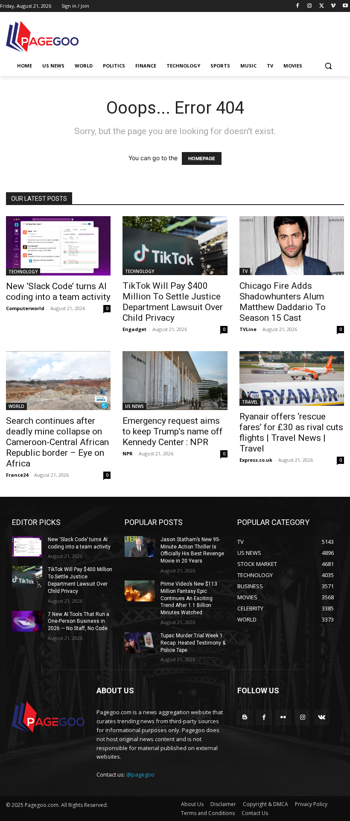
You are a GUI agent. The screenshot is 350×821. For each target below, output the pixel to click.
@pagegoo (140, 774)
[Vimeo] (333, 6)
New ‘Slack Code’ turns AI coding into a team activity (58, 291)
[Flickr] (283, 717)
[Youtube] (345, 6)
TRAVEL (250, 402)
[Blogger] (244, 717)
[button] (328, 66)
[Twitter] (322, 6)
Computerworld (25, 308)
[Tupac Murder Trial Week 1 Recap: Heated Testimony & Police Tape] (140, 643)
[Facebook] (298, 6)
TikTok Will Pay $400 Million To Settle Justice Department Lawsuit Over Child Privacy (172, 302)
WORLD (16, 406)
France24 (17, 475)
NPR (127, 453)
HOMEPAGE (201, 158)
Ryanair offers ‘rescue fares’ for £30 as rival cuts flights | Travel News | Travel (291, 432)
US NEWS (134, 406)
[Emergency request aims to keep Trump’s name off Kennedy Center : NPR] (174, 380)
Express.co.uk (255, 460)
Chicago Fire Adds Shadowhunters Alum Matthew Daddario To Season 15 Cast (282, 302)
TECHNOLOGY (23, 272)
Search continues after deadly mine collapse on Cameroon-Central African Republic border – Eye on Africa (57, 442)
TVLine (248, 329)
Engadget (134, 329)
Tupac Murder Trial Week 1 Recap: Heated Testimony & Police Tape (192, 643)
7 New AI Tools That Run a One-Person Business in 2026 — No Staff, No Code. (78, 621)
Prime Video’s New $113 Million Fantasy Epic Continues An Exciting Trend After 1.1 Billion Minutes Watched (188, 598)
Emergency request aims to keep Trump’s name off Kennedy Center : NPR (172, 431)
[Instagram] (310, 6)
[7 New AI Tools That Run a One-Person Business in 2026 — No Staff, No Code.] (27, 621)
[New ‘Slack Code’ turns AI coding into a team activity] (58, 246)
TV (245, 271)
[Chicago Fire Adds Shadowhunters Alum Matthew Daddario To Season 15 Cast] (291, 245)
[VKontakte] (321, 717)
